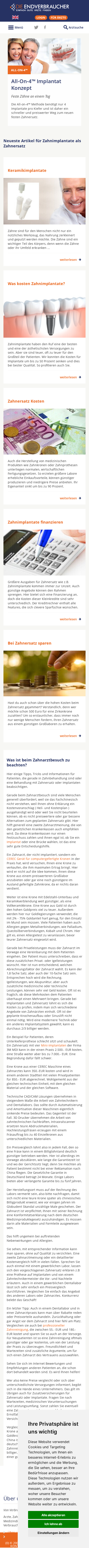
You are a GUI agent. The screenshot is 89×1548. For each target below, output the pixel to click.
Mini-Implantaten (53, 1045)
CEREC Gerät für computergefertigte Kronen (38, 859)
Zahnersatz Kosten (26, 401)
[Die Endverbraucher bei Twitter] (36, 27)
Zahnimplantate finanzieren (35, 522)
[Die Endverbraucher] (44, 7)
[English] (15, 17)
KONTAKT (17, 1546)
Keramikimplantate (27, 170)
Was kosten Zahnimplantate (15, 1538)
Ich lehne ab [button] (53, 1524)
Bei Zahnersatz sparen (29, 643)
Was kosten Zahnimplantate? (36, 283)
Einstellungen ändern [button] (53, 1533)
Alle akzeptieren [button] (53, 1515)
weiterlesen (68, 260)
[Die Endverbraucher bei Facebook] (45, 27)
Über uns (14, 1532)
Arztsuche (76, 27)
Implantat (14, 842)
